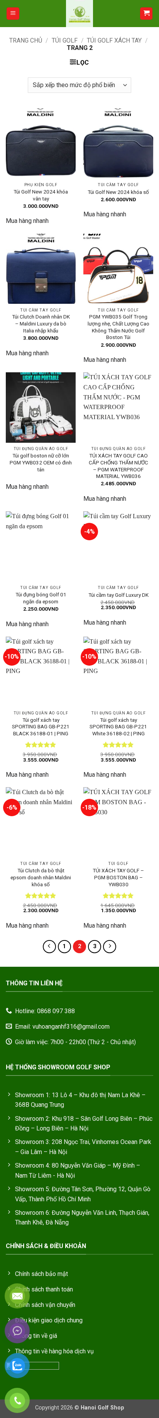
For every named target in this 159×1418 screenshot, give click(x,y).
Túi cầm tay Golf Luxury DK (118, 595)
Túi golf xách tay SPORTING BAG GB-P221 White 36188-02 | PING (118, 726)
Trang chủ (25, 40)
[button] (13, 13)
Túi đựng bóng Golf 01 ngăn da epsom (40, 598)
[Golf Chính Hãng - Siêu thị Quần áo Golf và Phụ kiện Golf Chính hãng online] (79, 13)
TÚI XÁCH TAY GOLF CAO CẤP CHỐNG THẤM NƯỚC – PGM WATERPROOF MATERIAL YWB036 (118, 465)
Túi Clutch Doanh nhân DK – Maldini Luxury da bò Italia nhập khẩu (41, 323)
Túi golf (65, 40)
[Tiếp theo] (109, 946)
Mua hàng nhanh (27, 220)
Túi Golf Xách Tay (114, 40)
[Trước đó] (49, 946)
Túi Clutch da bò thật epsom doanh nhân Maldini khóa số (40, 877)
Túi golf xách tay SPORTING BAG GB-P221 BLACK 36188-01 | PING (40, 726)
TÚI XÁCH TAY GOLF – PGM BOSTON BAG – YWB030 (118, 877)
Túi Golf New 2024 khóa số (118, 192)
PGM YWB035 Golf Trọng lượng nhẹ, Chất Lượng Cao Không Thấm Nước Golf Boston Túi (118, 326)
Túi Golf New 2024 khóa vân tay (41, 195)
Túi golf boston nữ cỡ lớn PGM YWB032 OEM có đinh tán (41, 462)
